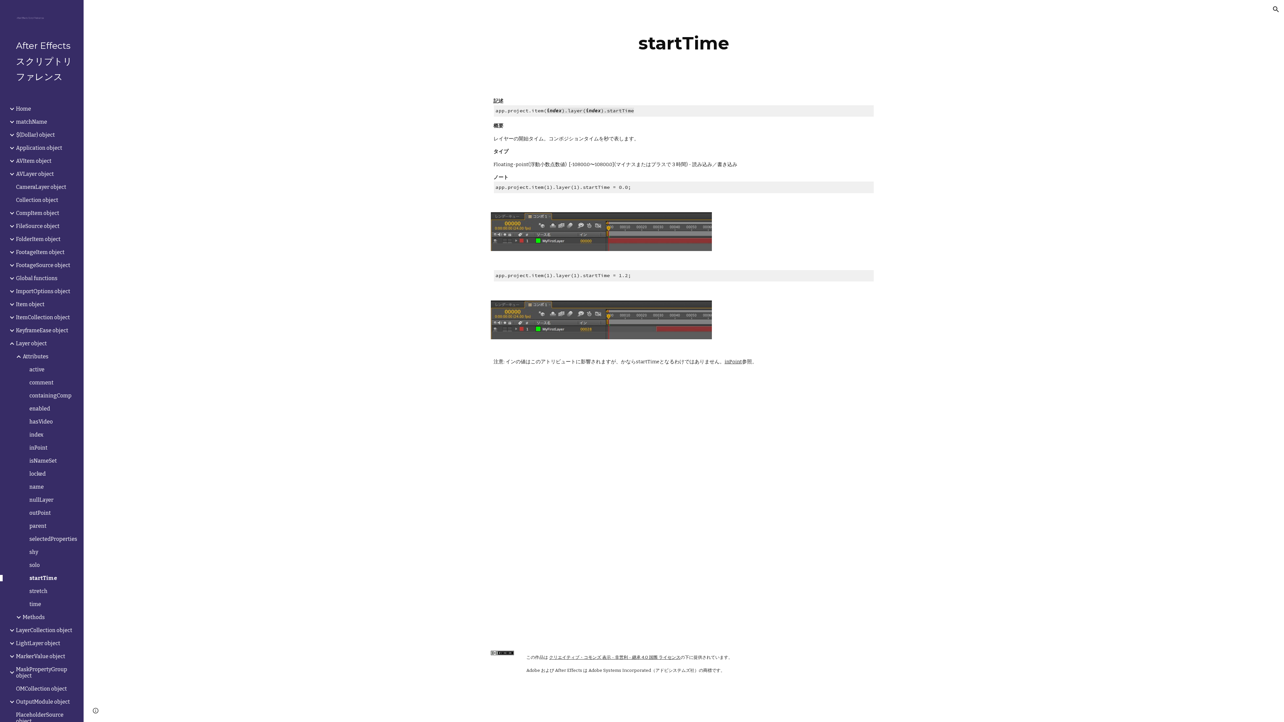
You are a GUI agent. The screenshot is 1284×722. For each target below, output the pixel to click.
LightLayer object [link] (38, 643)
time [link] (35, 604)
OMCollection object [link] (41, 689)
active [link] (36, 369)
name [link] (36, 487)
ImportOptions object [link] (43, 291)
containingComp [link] (50, 395)
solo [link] (34, 565)
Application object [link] (39, 148)
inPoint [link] (38, 448)
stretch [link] (38, 591)
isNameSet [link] (43, 461)
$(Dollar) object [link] (35, 135)
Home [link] (23, 109)
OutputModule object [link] (43, 702)
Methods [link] (34, 617)
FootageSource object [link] (43, 265)
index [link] (36, 435)
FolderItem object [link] (38, 239)
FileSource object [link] (38, 226)
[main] (684, 43)
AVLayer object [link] (35, 174)
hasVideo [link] (41, 421)
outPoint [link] (40, 513)
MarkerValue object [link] (40, 656)
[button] (1276, 9)
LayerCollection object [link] (44, 630)
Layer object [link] (31, 343)
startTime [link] (43, 578)
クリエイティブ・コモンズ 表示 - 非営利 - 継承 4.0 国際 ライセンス (614, 657)
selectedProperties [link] (53, 539)
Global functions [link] (37, 278)
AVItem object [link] (33, 161)
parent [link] (37, 526)
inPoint (733, 362)
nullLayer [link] (41, 500)
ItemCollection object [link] (43, 317)
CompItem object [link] (37, 213)
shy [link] (33, 552)
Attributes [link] (35, 356)
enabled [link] (39, 408)
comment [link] (41, 382)
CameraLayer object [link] (41, 187)
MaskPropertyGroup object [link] (41, 672)
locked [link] (37, 474)
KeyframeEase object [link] (42, 330)
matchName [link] (31, 122)
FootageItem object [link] (40, 252)
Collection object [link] (37, 200)
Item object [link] (30, 304)
